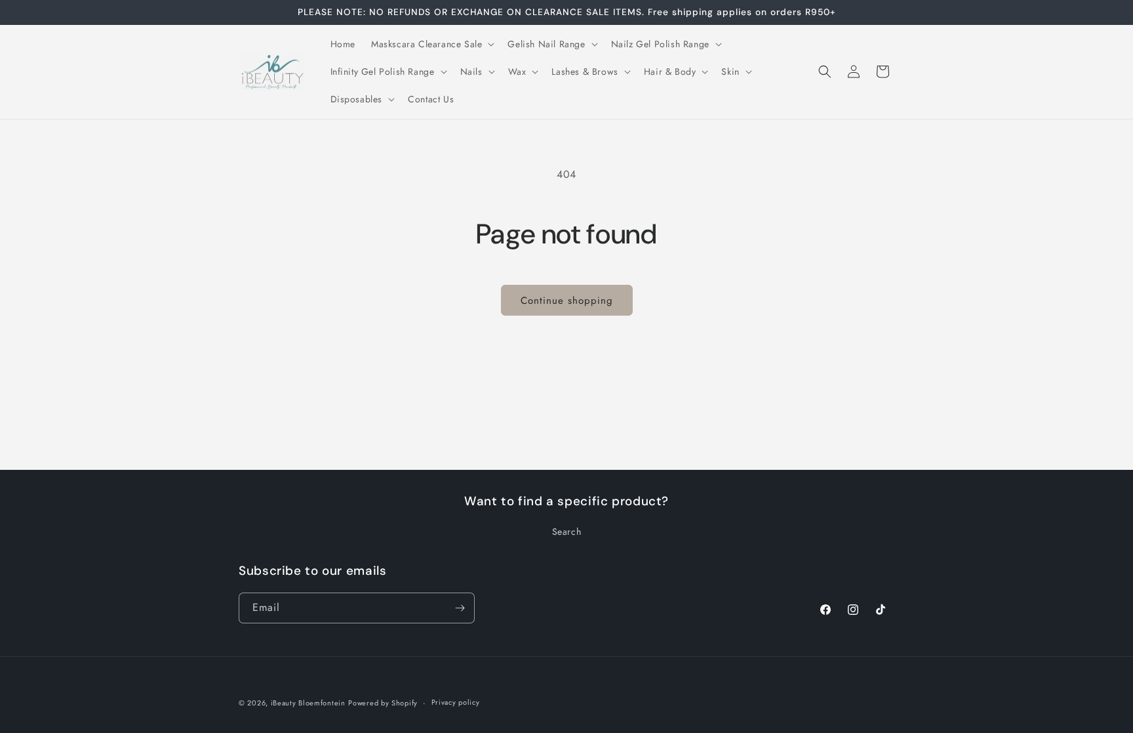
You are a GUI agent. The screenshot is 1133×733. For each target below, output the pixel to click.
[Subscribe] (459, 608)
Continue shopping (567, 300)
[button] (431, 44)
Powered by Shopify (383, 703)
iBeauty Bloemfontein (308, 703)
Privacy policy (455, 702)
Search (567, 531)
